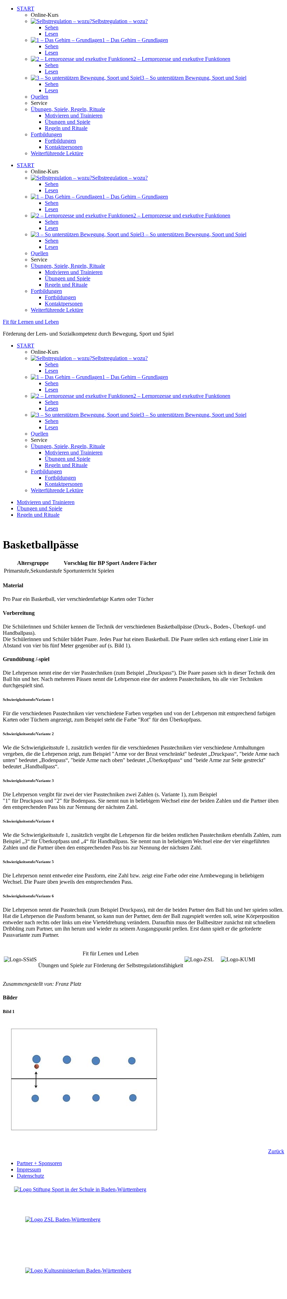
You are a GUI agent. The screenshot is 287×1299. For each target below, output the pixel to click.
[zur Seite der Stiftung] (80, 1189)
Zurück (276, 1151)
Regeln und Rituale (66, 128)
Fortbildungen (46, 134)
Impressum (29, 1169)
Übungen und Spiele (67, 122)
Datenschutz (30, 1176)
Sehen (51, 27)
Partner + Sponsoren (39, 1163)
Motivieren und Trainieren (74, 116)
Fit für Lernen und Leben (31, 322)
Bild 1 (9, 1011)
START (25, 9)
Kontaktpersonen (64, 147)
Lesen (51, 34)
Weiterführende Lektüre (57, 153)
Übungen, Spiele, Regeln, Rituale (68, 109)
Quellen (39, 97)
